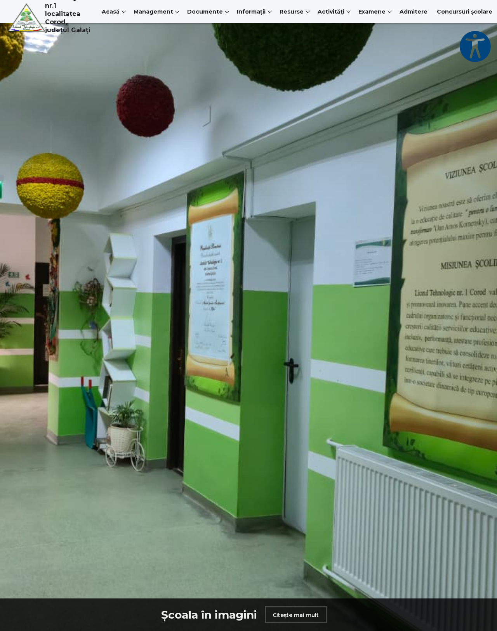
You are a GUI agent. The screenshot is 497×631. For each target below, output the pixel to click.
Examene (372, 11)
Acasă (111, 11)
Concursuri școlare (464, 11)
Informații (251, 11)
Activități (331, 11)
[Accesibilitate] (475, 46)
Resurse (292, 11)
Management (153, 11)
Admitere (413, 11)
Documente (205, 11)
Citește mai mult (286, 615)
